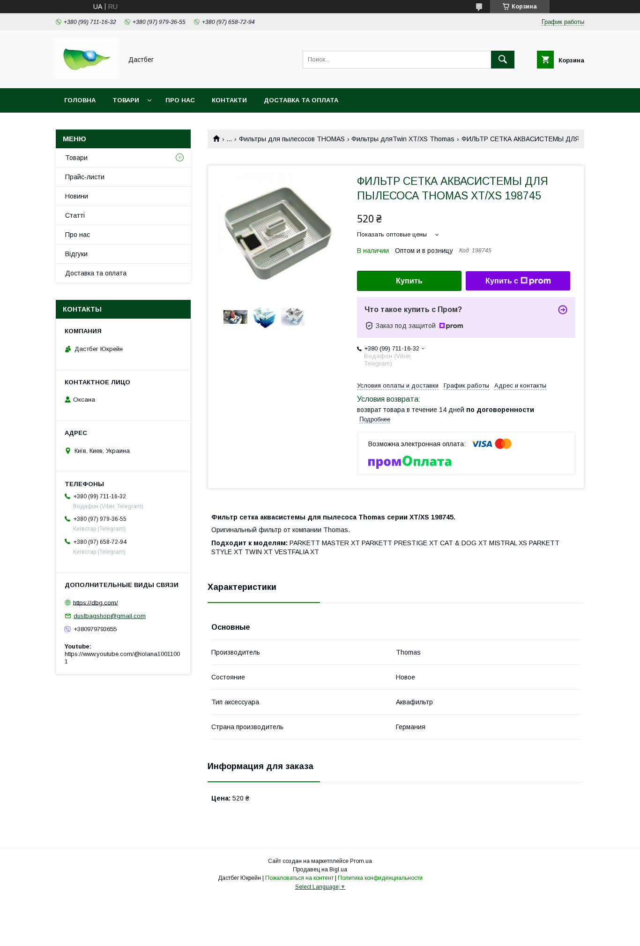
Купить (409, 281)
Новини (76, 196)
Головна (80, 100)
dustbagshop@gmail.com (110, 615)
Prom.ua (361, 861)
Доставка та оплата (301, 100)
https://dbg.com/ (95, 602)
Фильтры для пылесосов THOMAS (292, 139)
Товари (125, 100)
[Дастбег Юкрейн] (86, 76)
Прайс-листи (84, 177)
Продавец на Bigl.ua (320, 869)
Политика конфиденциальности (380, 878)
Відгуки (76, 254)
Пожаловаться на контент (299, 878)
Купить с (501, 281)
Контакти (229, 100)
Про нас (180, 100)
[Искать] (502, 60)
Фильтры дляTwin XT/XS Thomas (402, 139)
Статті (75, 215)
